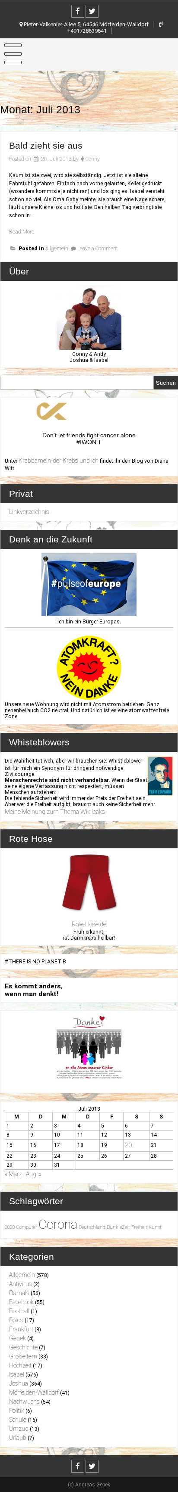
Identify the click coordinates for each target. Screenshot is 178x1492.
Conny (93, 159)
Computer (26, 1227)
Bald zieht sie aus (46, 145)
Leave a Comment (97, 249)
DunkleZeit (118, 1227)
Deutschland (92, 1227)
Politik (16, 1410)
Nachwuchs (24, 1401)
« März (13, 1174)
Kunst (155, 1227)
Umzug (19, 1428)
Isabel (16, 1374)
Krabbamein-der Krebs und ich (59, 460)
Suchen (166, 383)
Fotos (16, 1320)
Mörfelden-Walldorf (34, 1392)
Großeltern (23, 1356)
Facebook (21, 1302)
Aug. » (33, 1174)
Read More (21, 232)
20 (128, 1145)
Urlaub (17, 1437)
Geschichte (23, 1347)
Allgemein (56, 249)
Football (19, 1311)
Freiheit (139, 1227)
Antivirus (20, 1283)
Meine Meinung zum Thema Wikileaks (55, 811)
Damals (19, 1293)
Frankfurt (21, 1329)
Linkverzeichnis (29, 511)
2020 (10, 1227)
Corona (57, 1224)
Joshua (18, 1383)
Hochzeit (20, 1365)
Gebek (17, 1338)
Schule (17, 1419)
